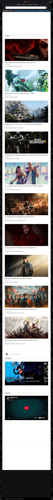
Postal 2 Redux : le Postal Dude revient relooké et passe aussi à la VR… (20, 62)
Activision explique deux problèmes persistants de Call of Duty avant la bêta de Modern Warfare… (26, 155)
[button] (24, 386)
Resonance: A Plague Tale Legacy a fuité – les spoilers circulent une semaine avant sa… (24, 124)
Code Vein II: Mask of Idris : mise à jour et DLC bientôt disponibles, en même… (21, 340)
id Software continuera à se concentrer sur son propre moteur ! (19, 217)
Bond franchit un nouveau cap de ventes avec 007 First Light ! (18, 278)
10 (12, 354)
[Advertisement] (32, 21)
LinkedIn (30, 4)
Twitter (24, 4)
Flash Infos (8, 358)
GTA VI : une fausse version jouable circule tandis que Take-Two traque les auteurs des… (24, 186)
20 (14, 354)
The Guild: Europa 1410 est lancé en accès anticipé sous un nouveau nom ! (21, 309)
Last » (20, 354)
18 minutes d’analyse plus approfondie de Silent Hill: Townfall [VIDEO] (20, 247)
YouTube (35, 4)
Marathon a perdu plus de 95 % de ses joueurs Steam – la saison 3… (20, 93)
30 (16, 354)
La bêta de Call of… (29, 381)
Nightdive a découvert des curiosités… (13, 381)
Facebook (19, 4)
